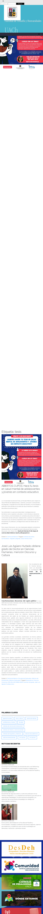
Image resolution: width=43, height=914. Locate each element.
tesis (30, 538)
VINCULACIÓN (32, 737)
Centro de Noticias (12, 536)
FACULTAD (21, 722)
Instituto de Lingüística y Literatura (12, 733)
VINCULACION (22, 737)
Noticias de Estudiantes (9, 737)
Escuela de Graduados (24, 678)
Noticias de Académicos (31, 733)
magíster (12, 538)
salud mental (25, 538)
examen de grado (29, 682)
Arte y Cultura (19, 718)
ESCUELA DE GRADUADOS (15, 682)
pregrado (17, 538)
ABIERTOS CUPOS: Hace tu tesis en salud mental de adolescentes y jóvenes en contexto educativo (21, 488)
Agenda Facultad (7, 718)
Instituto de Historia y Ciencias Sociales (13, 730)
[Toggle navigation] (3, 1)
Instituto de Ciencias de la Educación (13, 726)
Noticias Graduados (14, 680)
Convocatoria (5, 538)
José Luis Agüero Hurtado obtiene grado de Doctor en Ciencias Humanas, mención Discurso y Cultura (21, 550)
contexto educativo (28, 536)
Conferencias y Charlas (9, 722)
